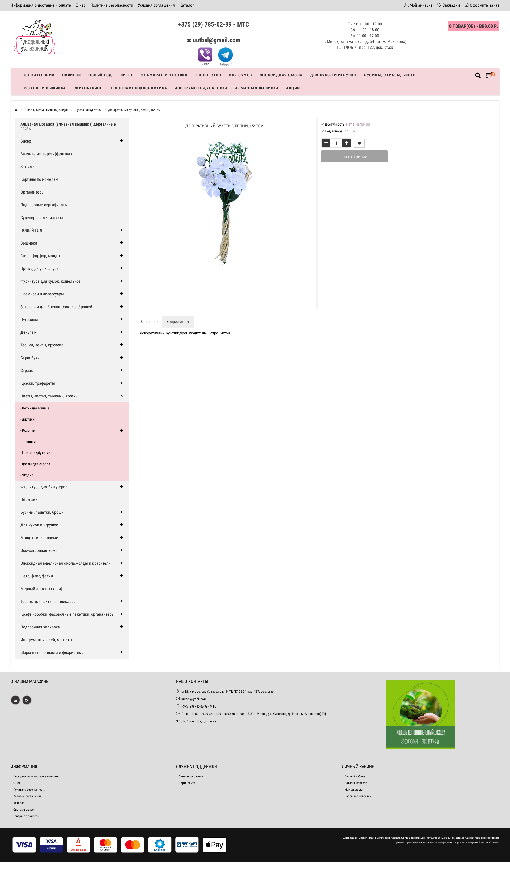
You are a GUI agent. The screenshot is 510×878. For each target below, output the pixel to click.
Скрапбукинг (88, 88)
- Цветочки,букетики (36, 453)
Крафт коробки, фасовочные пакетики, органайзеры (67, 614)
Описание (149, 321)
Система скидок (24, 809)
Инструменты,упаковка (201, 88)
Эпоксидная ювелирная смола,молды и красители (65, 563)
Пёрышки (28, 499)
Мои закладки (354, 789)
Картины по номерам (39, 179)
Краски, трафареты (37, 383)
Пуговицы (29, 319)
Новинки (71, 75)
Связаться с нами (191, 776)
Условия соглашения (156, 5)
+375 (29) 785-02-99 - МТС (213, 24)
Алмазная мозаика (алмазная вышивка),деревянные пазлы (68, 126)
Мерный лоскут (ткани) (41, 588)
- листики (27, 419)
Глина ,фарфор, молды (40, 255)
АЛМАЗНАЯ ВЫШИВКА (257, 88)
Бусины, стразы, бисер (390, 75)
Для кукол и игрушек (333, 75)
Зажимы (27, 166)
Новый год (100, 75)
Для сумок (240, 75)
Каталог (187, 5)
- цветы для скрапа (35, 464)
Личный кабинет (356, 776)
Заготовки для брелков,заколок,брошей (56, 306)
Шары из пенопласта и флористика (51, 652)
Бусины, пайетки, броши (41, 512)
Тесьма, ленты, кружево (41, 345)
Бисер (25, 141)
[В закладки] (359, 143)
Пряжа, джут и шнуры (40, 268)
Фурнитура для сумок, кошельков (50, 281)
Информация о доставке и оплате (41, 5)
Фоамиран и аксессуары (42, 294)
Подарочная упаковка (40, 626)
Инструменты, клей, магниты (46, 639)
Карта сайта (187, 783)
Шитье (126, 75)
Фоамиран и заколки (164, 75)
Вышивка (28, 243)
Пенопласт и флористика (138, 88)
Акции (293, 88)
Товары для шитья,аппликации (48, 601)
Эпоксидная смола (281, 75)
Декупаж (28, 332)
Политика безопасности (111, 5)
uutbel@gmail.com (216, 40)
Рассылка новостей (358, 796)
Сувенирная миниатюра (41, 217)
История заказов (356, 783)
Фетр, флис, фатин (36, 576)
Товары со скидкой (26, 816)
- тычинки (28, 441)
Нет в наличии (354, 157)
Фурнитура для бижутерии (43, 486)
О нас (81, 5)
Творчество (208, 75)
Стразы (27, 370)
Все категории (39, 75)
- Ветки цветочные (34, 408)
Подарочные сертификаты (44, 204)
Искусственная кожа (39, 550)
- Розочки (27, 430)
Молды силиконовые (39, 537)
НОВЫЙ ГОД (31, 230)
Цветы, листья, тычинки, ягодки (49, 396)
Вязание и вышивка (44, 88)
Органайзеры (32, 192)
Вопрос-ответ (178, 321)
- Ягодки (26, 475)
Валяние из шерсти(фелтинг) (46, 153)
